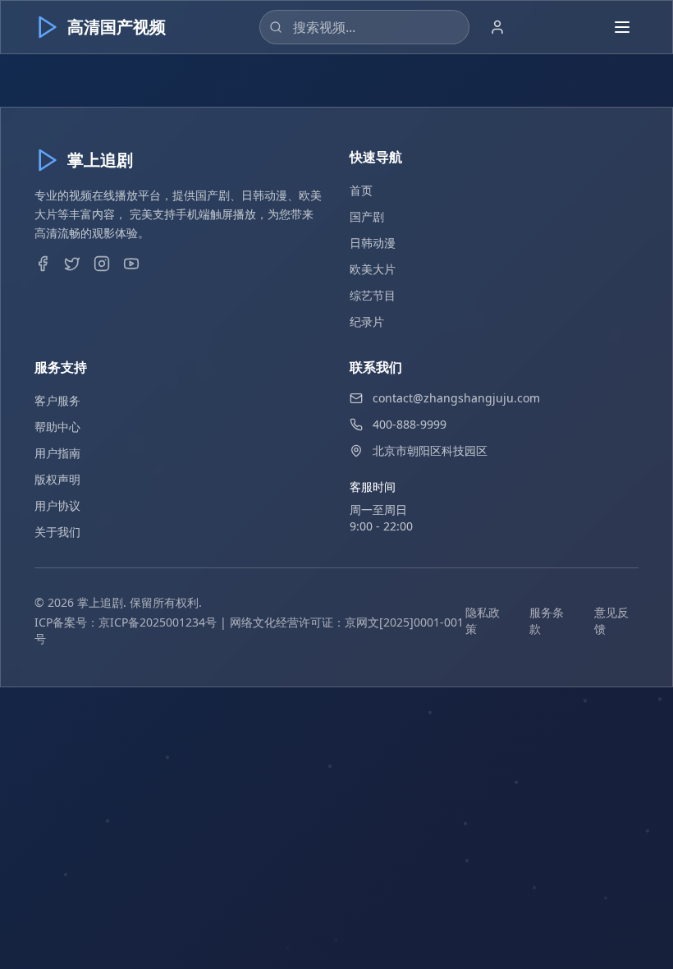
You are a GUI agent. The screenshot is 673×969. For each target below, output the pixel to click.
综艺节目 (373, 295)
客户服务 (57, 400)
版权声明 (57, 479)
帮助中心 (57, 426)
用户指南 (57, 453)
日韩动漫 (373, 242)
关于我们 (57, 532)
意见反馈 (611, 620)
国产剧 (367, 216)
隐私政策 (482, 620)
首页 (361, 190)
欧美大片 (373, 269)
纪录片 (367, 321)
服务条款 (546, 620)
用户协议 (57, 505)
